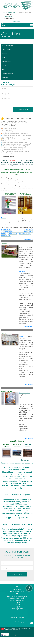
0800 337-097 (9, 16)
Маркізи (4, 53)
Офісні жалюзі (6, 49)
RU (32, 6)
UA (32, 2)
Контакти (5, 77)
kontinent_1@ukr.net (25, 12)
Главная (3, 36)
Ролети (4, 57)
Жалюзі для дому (7, 45)
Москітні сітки (6, 61)
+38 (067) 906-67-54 (9, 12)
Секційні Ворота (7, 73)
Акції (3, 69)
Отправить (23, 109)
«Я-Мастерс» (17, 629)
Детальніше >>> (26, 460)
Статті (4, 65)
